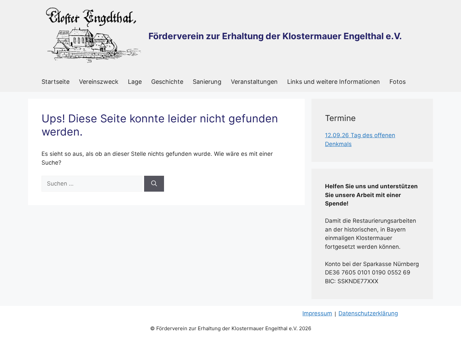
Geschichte (167, 81)
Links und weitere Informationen (333, 81)
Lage (135, 81)
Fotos (397, 81)
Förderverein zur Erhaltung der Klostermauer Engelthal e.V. (275, 36)
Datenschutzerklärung (368, 313)
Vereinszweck (98, 81)
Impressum (317, 313)
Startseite (56, 81)
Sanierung (207, 81)
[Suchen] (154, 184)
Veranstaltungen (254, 81)
